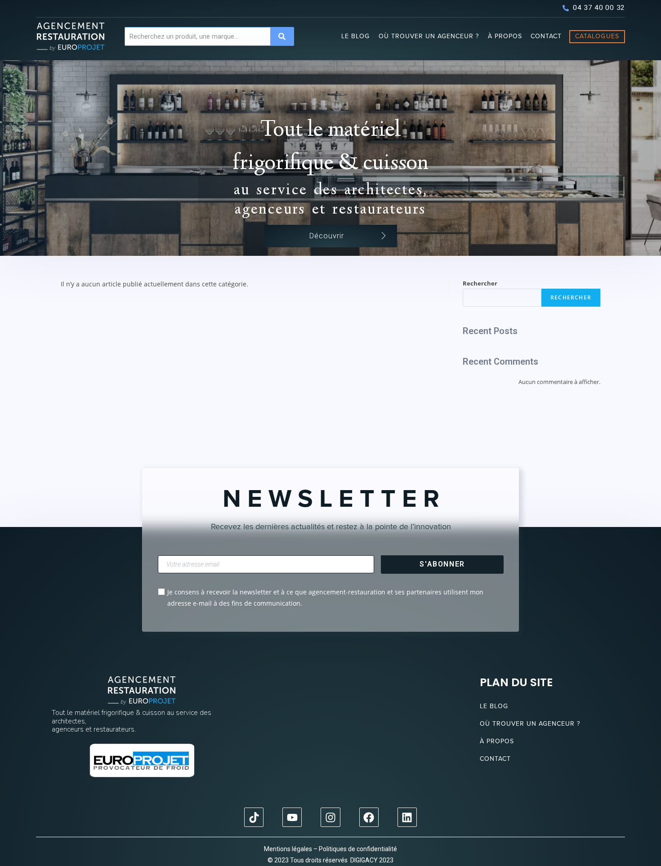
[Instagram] (330, 817)
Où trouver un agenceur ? (429, 36)
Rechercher (480, 283)
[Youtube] (292, 817)
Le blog (355, 36)
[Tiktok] (254, 817)
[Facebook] (369, 817)
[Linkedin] (407, 817)
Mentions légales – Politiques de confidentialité (330, 849)
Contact (546, 36)
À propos (505, 36)
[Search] (281, 36)
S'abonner (442, 564)
